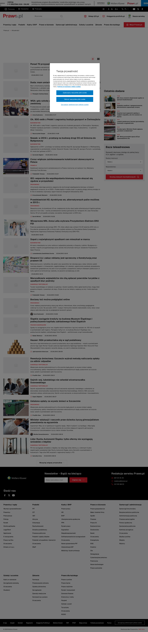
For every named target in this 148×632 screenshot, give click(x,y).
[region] (75, 87)
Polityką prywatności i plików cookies (69, 86)
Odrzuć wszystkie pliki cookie (74, 99)
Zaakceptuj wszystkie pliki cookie (75, 93)
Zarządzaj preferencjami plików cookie (75, 105)
